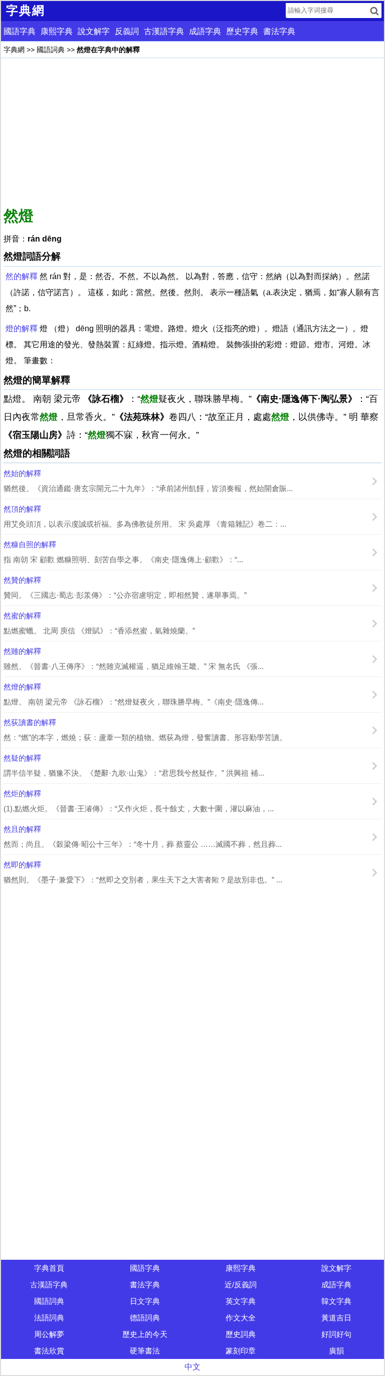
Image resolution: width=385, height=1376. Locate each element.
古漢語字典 (164, 31)
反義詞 (127, 31)
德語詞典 (145, 1317)
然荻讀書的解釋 (30, 722)
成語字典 (205, 31)
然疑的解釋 (22, 758)
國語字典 (20, 31)
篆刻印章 (241, 1350)
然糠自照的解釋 (30, 544)
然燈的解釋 (22, 686)
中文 (192, 1366)
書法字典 (279, 31)
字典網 (14, 50)
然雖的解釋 (22, 651)
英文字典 (241, 1301)
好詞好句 (336, 1334)
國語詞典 (51, 50)
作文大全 (241, 1317)
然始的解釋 (22, 473)
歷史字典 (242, 31)
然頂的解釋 (22, 509)
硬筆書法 (145, 1350)
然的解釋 (22, 276)
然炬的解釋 (22, 793)
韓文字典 (336, 1301)
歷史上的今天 (144, 1334)
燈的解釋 (22, 328)
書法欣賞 (49, 1350)
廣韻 (336, 1350)
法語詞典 (49, 1317)
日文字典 (145, 1301)
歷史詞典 (241, 1334)
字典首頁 (49, 1268)
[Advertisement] (192, 131)
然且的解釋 (22, 829)
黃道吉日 (336, 1317)
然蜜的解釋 (22, 615)
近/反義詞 (241, 1284)
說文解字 (94, 31)
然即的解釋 (22, 864)
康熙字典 (57, 31)
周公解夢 (49, 1334)
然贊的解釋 (22, 580)
